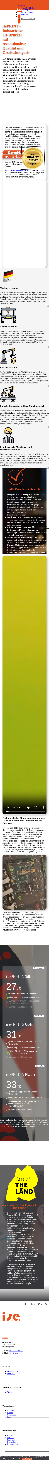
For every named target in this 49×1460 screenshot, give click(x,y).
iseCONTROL (12, 1371)
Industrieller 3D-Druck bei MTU (18, 170)
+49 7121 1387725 (16, 1351)
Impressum (11, 1440)
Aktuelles (10, 1411)
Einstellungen (27, 1459)
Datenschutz (11, 1442)
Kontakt (10, 1436)
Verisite (10, 1392)
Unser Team (11, 1415)
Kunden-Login (12, 1444)
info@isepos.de (14, 1353)
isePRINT (11, 1374)
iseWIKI (10, 1438)
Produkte (21, 6)
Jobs (8, 1417)
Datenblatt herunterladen (13, 154)
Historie (10, 1413)
